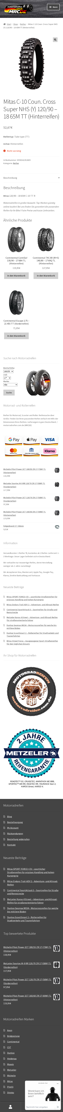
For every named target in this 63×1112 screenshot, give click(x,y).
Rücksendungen (15, 833)
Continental (13, 1041)
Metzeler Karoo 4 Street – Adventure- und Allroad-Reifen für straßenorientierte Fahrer (32, 619)
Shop (15, 24)
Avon (9, 1030)
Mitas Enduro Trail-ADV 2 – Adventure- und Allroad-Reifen (33, 604)
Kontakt (11, 844)
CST (9, 1047)
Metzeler (11, 1069)
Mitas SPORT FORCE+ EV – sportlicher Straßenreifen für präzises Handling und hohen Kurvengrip (32, 598)
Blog (9, 816)
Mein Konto (10, 1107)
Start (9, 24)
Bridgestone (13, 1036)
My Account (13, 827)
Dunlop (11, 1052)
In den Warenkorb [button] (16, 275)
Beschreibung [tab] (10, 177)
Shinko (10, 1092)
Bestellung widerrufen (18, 839)
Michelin (11, 1075)
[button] (55, 39)
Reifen (23, 24)
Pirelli (10, 1086)
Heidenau (12, 1058)
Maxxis (10, 1064)
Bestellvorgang (15, 822)
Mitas (10, 1081)
